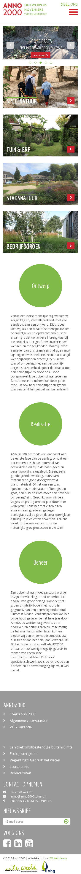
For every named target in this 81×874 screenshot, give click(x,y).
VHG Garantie (21, 727)
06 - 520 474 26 (21, 792)
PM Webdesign (58, 858)
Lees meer (69, 55)
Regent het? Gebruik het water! (35, 760)
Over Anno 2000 (23, 714)
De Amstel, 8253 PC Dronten (30, 801)
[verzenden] (66, 821)
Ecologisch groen (24, 753)
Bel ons (70, 4)
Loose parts (19, 766)
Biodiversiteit (20, 773)
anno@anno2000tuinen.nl (28, 796)
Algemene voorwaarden (29, 720)
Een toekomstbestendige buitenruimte (41, 747)
